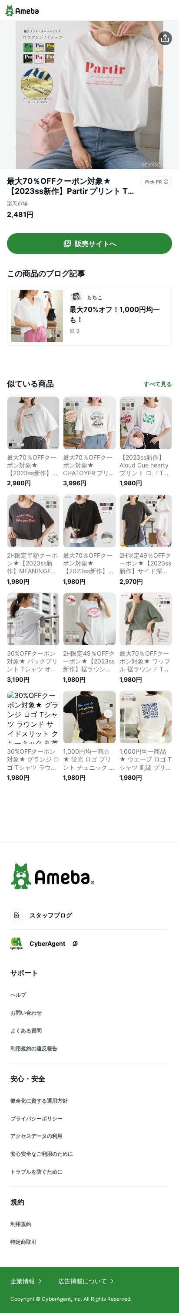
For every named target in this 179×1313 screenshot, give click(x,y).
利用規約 (20, 1224)
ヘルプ (18, 995)
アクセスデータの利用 (36, 1136)
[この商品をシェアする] (165, 38)
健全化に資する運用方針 (39, 1100)
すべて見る (158, 383)
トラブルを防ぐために (36, 1171)
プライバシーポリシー (36, 1118)
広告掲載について (82, 1281)
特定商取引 (23, 1242)
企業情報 (22, 1281)
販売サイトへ (95, 243)
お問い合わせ (26, 1012)
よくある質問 (26, 1030)
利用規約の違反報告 (33, 1048)
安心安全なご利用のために (41, 1154)
